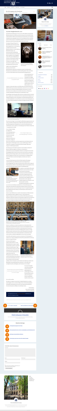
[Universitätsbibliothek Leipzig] (11, 3)
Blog (5, 7)
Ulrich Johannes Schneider (20, 315)
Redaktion (8, 7)
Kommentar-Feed (31, 379)
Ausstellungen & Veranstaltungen (42, 74)
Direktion (19, 299)
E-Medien (39, 76)
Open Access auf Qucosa (21, 293)
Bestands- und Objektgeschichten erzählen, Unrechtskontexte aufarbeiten (47, 52)
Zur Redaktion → (46, 25)
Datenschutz (17, 7)
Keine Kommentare (24, 12)
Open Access (23, 299)
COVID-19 (8, 299)
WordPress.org (31, 380)
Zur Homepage (22, 7)
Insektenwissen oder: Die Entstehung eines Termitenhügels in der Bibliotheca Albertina (47, 57)
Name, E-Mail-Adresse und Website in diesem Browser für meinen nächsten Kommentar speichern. (12, 366)
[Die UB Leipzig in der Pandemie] (20, 21)
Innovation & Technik (41, 77)
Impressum (12, 7)
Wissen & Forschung (40, 82)
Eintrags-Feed (31, 378)
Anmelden (30, 377)
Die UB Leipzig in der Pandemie (14, 11)
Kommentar (6, 347)
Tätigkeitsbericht (28, 299)
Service (20, 12)
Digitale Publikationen (13, 299)
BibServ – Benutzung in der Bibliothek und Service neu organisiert (46, 61)
